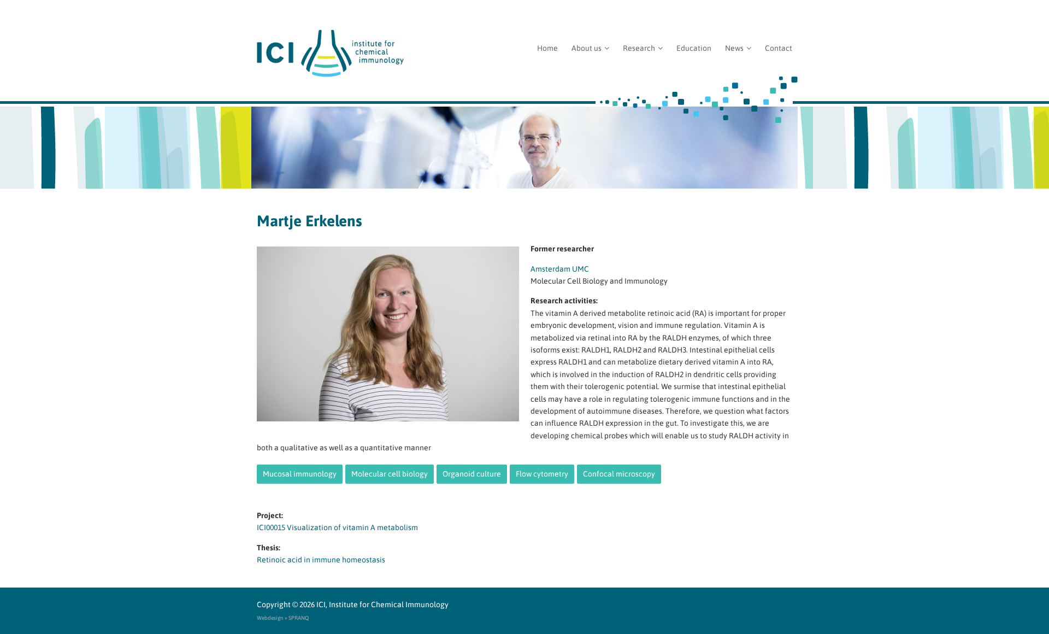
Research (639, 48)
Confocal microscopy (619, 473)
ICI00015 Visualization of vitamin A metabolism (337, 527)
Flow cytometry (542, 473)
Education (693, 48)
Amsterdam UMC (560, 269)
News (734, 48)
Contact (778, 48)
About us (586, 48)
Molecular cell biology (389, 473)
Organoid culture (472, 473)
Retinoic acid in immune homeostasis (321, 559)
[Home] (524, 53)
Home (547, 48)
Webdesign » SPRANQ (283, 618)
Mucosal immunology (300, 473)
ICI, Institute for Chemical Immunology (382, 604)
